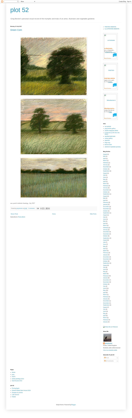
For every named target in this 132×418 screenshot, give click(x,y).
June (104, 177)
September (106, 171)
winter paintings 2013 (18, 378)
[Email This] (41, 208)
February (105, 162)
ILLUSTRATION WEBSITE (112, 29)
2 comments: (31, 208)
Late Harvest (15, 394)
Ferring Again (15, 388)
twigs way (107, 142)
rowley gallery (109, 138)
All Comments (109, 361)
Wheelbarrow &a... (109, 108)
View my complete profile (110, 350)
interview (107, 140)
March (105, 160)
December (106, 206)
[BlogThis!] (43, 208)
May (104, 156)
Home (54, 214)
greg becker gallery (110, 128)
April (104, 158)
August (105, 154)
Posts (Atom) (21, 217)
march (13, 376)
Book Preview (107, 58)
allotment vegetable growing (113, 147)
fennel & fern (108, 144)
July (104, 175)
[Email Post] (37, 208)
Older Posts (93, 214)
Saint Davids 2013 (17, 381)
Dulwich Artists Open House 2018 (21, 390)
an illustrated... (108, 48)
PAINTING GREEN (109, 78)
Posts (107, 358)
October (105, 169)
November (106, 167)
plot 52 (19, 9)
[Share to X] (45, 208)
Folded (14, 396)
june (13, 374)
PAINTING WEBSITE (110, 27)
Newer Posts (14, 214)
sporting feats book (110, 136)
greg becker (108, 343)
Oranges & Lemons (17, 392)
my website (108, 126)
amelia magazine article (111, 130)
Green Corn (16, 30)
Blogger (73, 404)
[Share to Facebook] (47, 208)
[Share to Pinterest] (49, 208)
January (105, 164)
